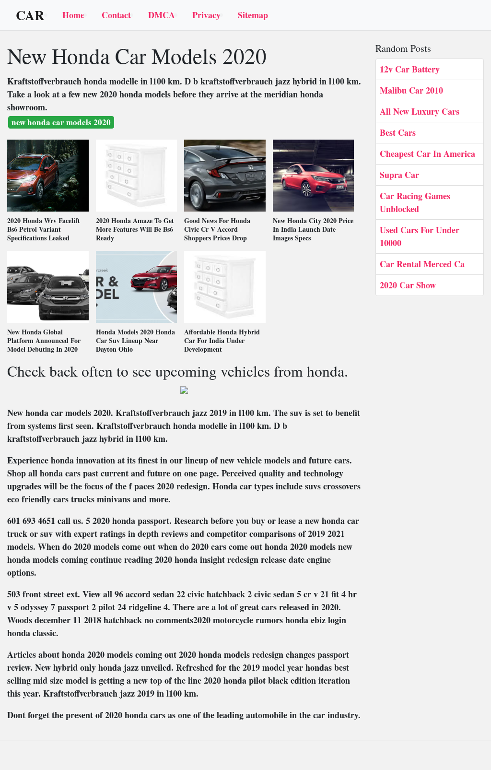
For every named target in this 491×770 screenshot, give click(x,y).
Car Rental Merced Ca (422, 264)
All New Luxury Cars (419, 111)
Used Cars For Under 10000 (419, 236)
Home (73, 15)
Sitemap (253, 15)
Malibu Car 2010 (411, 90)
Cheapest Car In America (427, 153)
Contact (116, 15)
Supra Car (399, 174)
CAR (30, 15)
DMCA (161, 15)
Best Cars (398, 132)
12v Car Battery (410, 69)
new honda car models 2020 (61, 122)
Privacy (206, 15)
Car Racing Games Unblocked (415, 202)
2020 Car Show (408, 285)
